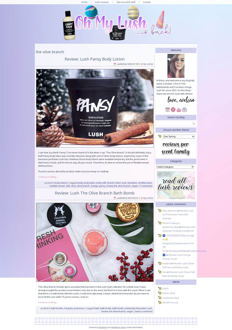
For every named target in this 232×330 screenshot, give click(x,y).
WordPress (103, 327)
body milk (101, 182)
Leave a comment (144, 311)
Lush (124, 182)
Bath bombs (57, 308)
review (109, 185)
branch (110, 182)
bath (97, 308)
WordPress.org (170, 302)
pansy (102, 185)
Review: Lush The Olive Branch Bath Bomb (95, 193)
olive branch (83, 185)
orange (94, 185)
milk (68, 185)
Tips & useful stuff (125, 2)
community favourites (135, 308)
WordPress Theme (118, 327)
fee (164, 272)
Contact (147, 2)
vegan (134, 185)
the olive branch (122, 185)
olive (73, 185)
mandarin (132, 182)
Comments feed (171, 297)
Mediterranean (57, 185)
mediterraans (145, 182)
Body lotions (61, 182)
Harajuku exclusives (74, 308)
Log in (166, 288)
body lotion (89, 182)
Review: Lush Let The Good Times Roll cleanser (178, 214)
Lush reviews (102, 2)
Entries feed (169, 293)
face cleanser (169, 210)
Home (84, 2)
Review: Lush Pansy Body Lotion (95, 59)
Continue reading (48, 176)
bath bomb (105, 308)
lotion (118, 182)
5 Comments (146, 185)
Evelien (150, 64)
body (80, 182)
